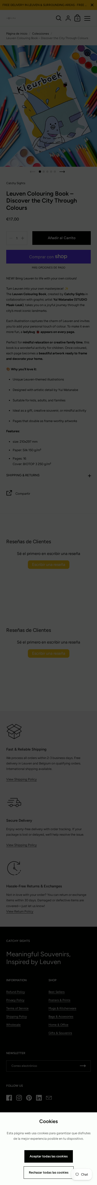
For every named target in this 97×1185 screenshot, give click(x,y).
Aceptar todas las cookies (49, 1156)
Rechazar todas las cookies (48, 1172)
